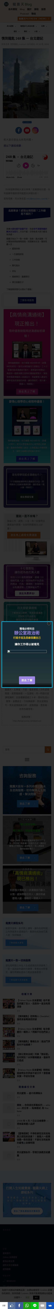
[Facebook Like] (12, 1305)
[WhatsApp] (27, 1305)
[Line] (35, 1305)
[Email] (42, 1305)
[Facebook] (19, 1305)
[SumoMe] (50, 1305)
